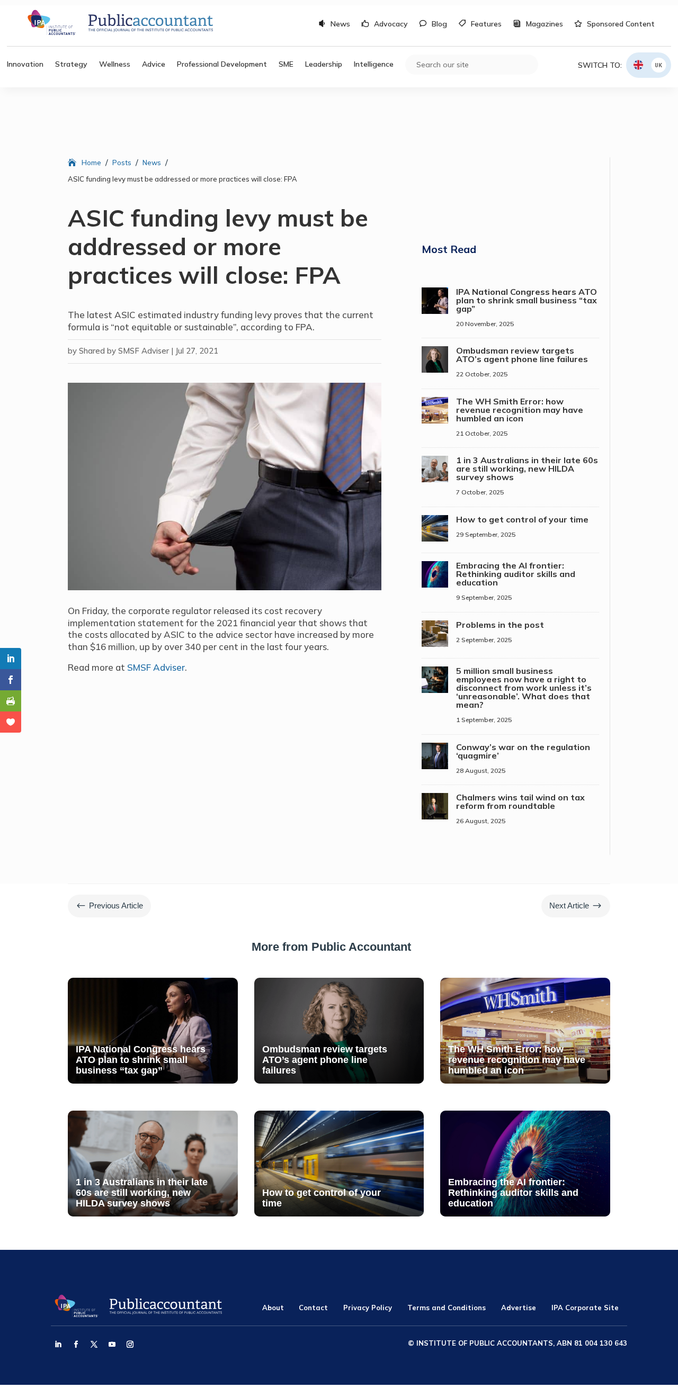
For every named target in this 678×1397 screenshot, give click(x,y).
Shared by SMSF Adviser (124, 351)
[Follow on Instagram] (130, 1344)
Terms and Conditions (446, 1307)
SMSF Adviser (156, 667)
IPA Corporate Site (585, 1307)
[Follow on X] (94, 1344)
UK (658, 65)
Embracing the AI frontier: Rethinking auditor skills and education (515, 574)
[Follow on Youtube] (112, 1344)
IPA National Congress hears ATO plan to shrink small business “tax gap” (526, 300)
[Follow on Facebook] (76, 1344)
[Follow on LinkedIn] (58, 1344)
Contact (313, 1307)
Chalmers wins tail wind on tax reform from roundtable (520, 801)
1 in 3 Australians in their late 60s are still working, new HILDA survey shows (527, 468)
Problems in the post (500, 624)
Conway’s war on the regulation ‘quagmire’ (523, 751)
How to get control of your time (522, 519)
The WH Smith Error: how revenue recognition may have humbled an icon (519, 409)
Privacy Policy (367, 1307)
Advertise (518, 1307)
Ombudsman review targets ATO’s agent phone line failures (522, 354)
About (273, 1307)
